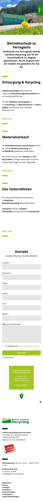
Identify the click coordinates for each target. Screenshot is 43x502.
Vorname (5, 263)
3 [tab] (40, 16)
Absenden (21, 353)
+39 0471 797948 (9, 471)
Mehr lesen (7, 118)
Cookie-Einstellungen (10, 496)
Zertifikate (6, 490)
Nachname (6, 273)
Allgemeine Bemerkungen (11, 324)
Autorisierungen (8, 492)
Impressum (6, 483)
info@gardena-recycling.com (14, 474)
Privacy (5, 485)
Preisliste (6, 487)
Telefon (5, 293)
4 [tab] (40, 18)
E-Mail (4, 283)
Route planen (21, 385)
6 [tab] (40, 23)
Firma (4, 304)
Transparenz (7, 494)
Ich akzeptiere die (22, 346)
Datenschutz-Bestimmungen (28, 346)
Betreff (4, 314)
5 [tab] (40, 21)
